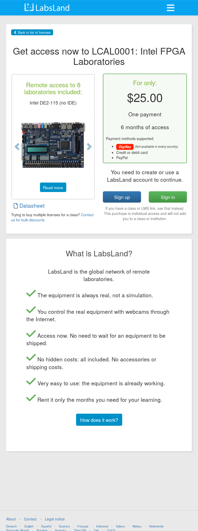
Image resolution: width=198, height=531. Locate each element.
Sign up (122, 197)
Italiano (120, 526)
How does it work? (99, 419)
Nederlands (156, 526)
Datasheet (31, 205)
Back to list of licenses (34, 32)
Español (46, 526)
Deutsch (11, 526)
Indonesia (102, 526)
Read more (53, 187)
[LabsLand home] (47, 7)
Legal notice (55, 518)
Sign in (168, 197)
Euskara (64, 526)
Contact (30, 518)
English (29, 526)
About (11, 518)
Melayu (137, 526)
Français (82, 526)
